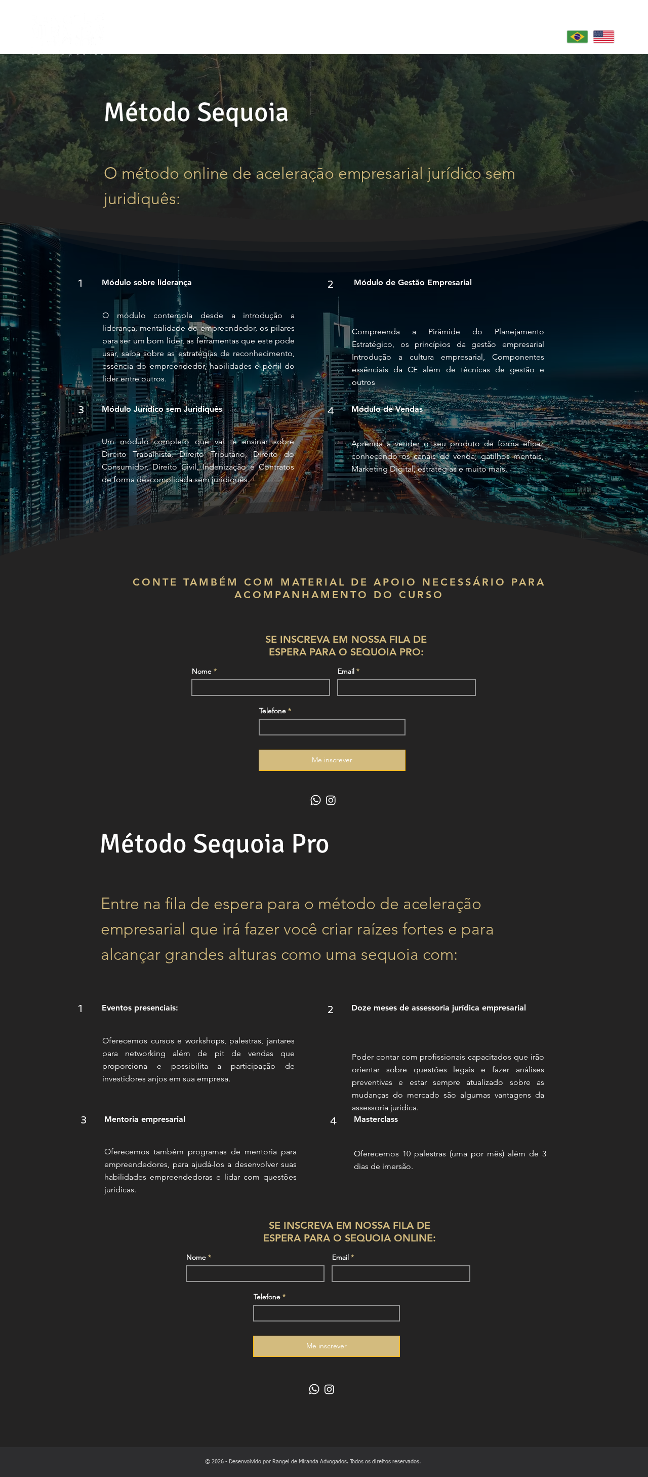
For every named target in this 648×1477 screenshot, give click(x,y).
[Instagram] (331, 800)
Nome (202, 671)
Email (346, 671)
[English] (603, 36)
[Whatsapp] (315, 800)
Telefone (272, 710)
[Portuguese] (577, 36)
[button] (483, 37)
